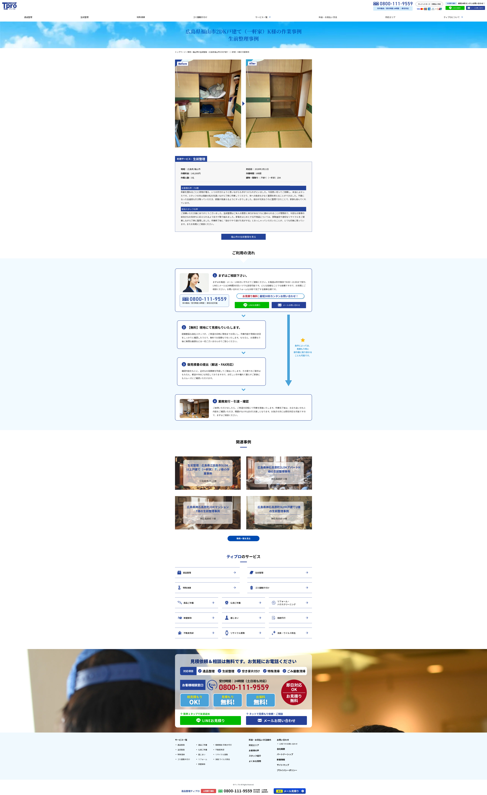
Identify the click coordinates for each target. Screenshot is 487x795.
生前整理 (84, 17)
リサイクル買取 (221, 754)
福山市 (197, 169)
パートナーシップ (285, 754)
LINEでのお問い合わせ (288, 744)
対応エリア (390, 17)
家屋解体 (201, 764)
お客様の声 (254, 750)
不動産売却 (219, 749)
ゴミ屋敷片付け (200, 17)
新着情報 (281, 759)
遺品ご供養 (202, 745)
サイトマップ (283, 764)
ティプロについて (452, 17)
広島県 (190, 169)
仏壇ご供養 (202, 749)
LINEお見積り (457, 8)
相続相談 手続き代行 (223, 745)
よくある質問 (255, 761)
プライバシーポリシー (287, 770)
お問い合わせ (283, 739)
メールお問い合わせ (477, 8)
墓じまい (201, 754)
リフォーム (202, 759)
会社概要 (281, 748)
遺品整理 (28, 17)
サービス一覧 (261, 17)
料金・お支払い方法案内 (260, 739)
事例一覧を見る (243, 538)
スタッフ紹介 (255, 755)
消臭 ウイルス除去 (222, 759)
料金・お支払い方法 (328, 17)
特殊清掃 (141, 17)
